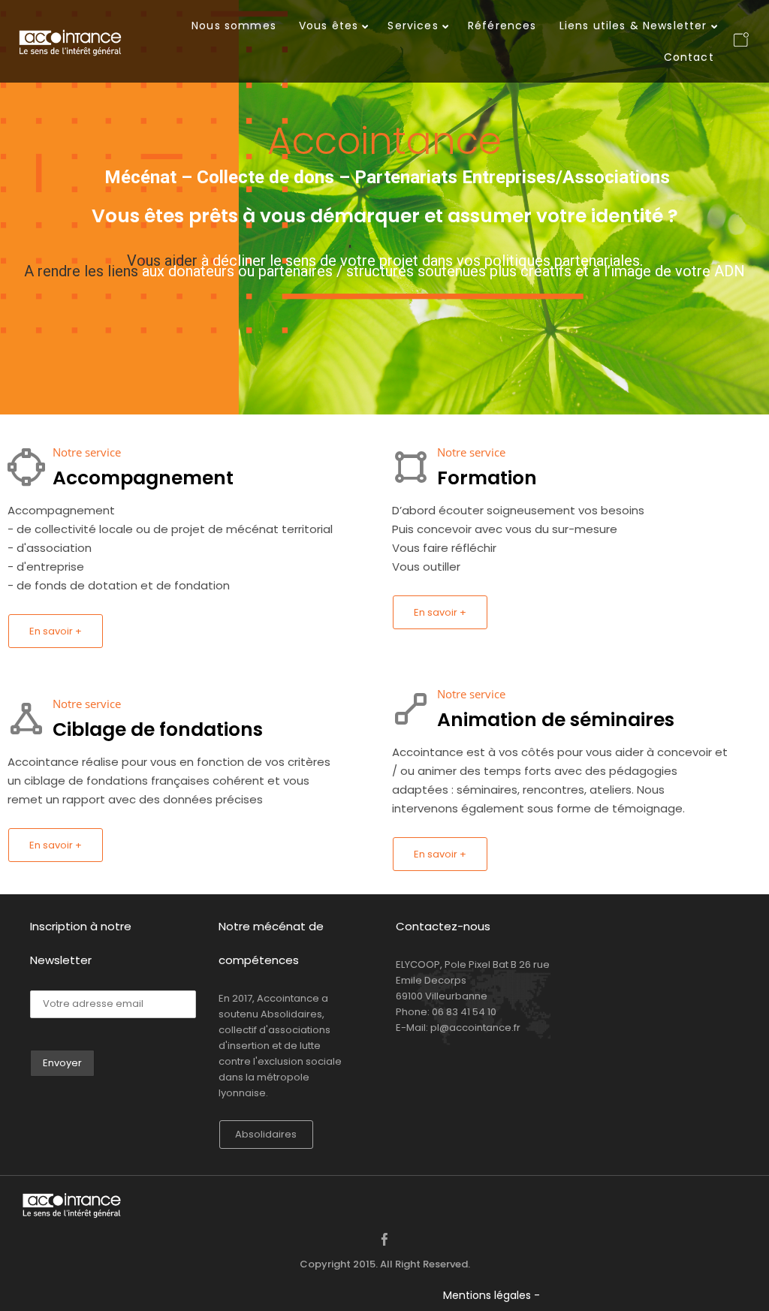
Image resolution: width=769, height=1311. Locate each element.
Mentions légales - (491, 1295)
